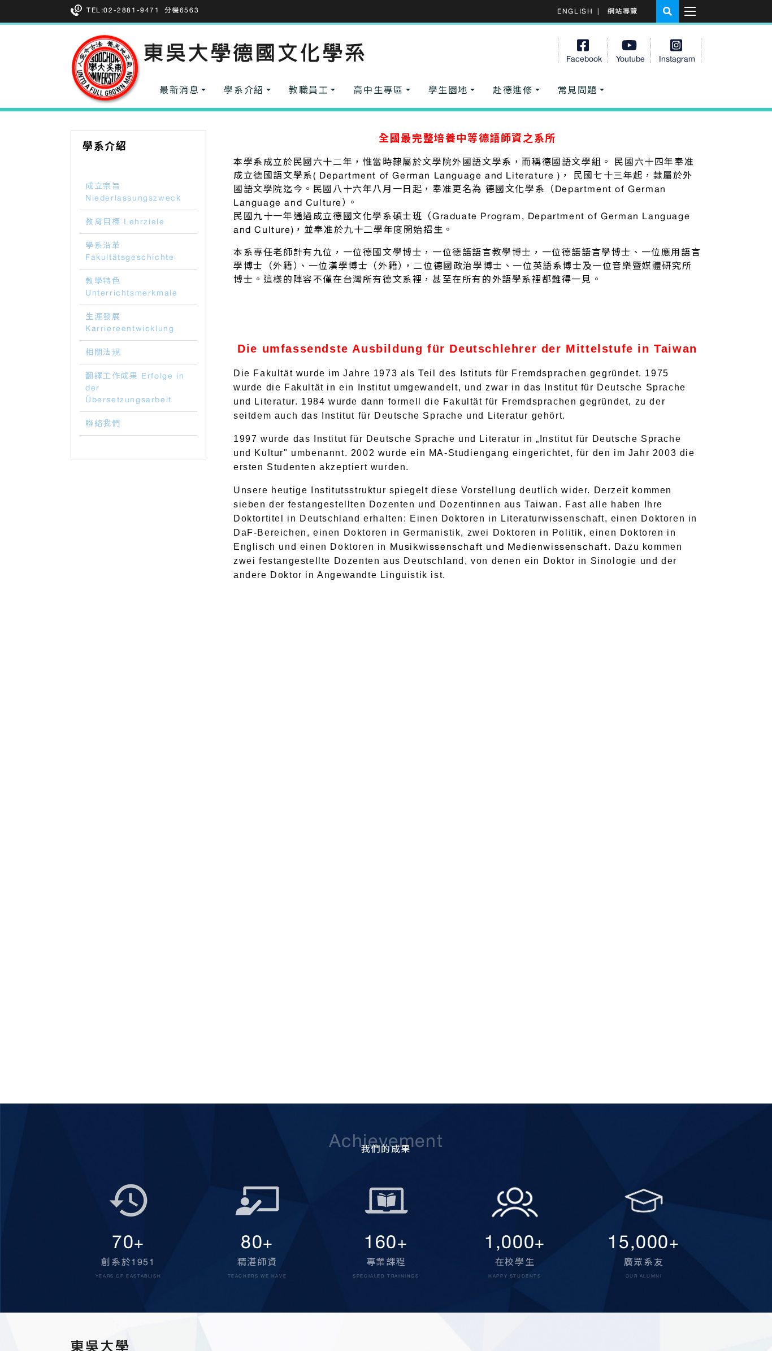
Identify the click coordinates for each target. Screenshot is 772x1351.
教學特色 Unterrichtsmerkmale (131, 286)
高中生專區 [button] (378, 90)
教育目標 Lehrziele (124, 221)
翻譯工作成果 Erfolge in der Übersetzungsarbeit (134, 387)
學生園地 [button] (448, 90)
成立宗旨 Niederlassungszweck (133, 191)
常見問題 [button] (577, 90)
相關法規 (102, 352)
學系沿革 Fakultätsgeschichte (129, 251)
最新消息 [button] (179, 90)
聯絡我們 (102, 423)
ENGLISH (575, 11)
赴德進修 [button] (512, 90)
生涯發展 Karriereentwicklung (129, 322)
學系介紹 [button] (243, 90)
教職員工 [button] (308, 90)
